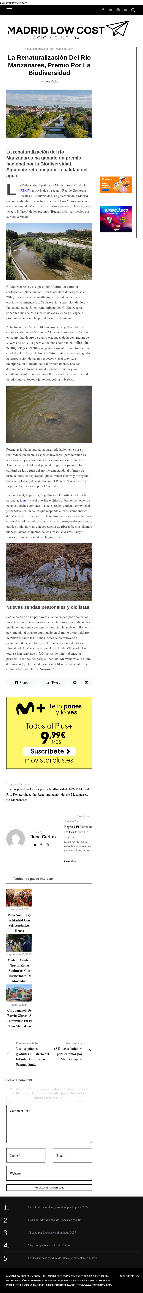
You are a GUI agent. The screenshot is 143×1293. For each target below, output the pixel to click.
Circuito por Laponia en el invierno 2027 (52, 1232)
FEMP (24, 190)
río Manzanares (16, 799)
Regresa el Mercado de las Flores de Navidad (78, 831)
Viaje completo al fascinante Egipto (49, 1245)
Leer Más (70, 861)
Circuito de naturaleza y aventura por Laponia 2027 (58, 1207)
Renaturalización (24, 794)
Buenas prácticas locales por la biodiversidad (36, 789)
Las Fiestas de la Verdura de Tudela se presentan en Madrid (63, 1258)
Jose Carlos (52, 81)
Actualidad (31, 48)
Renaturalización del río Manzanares (62, 794)
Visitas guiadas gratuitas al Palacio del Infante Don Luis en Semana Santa (32, 1054)
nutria (27, 500)
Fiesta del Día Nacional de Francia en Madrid (54, 1220)
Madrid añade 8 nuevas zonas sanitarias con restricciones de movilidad (19, 970)
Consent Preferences (13, 2)
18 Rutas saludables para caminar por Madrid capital (68, 1052)
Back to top (127, 1276)
